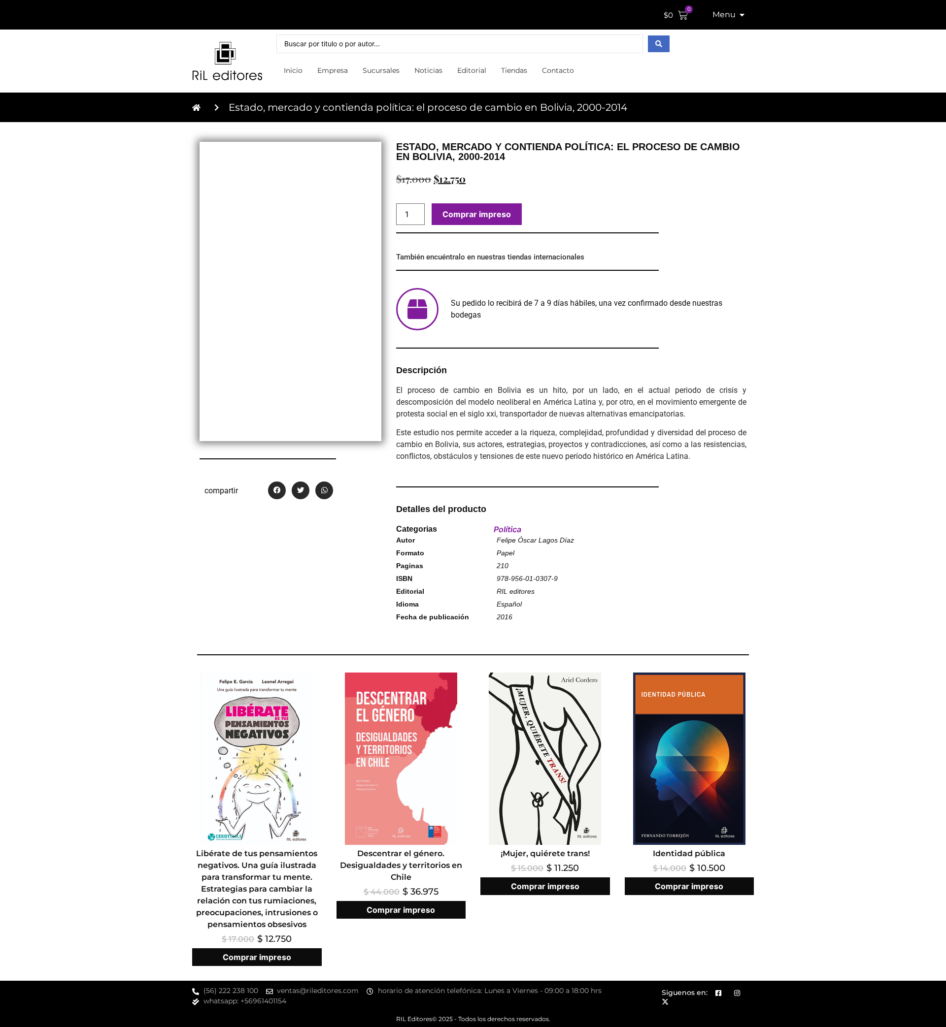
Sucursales (381, 70)
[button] (277, 490)
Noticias (428, 70)
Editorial (471, 70)
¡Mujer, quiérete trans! (545, 853)
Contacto (558, 70)
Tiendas (514, 70)
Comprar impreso (476, 214)
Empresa (332, 70)
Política (507, 529)
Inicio (293, 70)
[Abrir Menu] (742, 15)
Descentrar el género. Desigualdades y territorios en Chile (401, 865)
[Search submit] (659, 43)
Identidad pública (689, 853)
